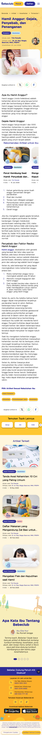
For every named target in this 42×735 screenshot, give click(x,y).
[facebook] (34, 85)
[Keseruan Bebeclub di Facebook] (21, 702)
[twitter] (20, 85)
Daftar (30, 4)
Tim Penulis (16, 38)
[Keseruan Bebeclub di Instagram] (15, 702)
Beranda (5, 13)
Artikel (13, 13)
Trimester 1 (35, 13)
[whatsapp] (27, 85)
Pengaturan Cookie (10, 732)
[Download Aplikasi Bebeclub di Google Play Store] (12, 711)
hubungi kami (13, 727)
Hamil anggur (8, 250)
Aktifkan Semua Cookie (31, 732)
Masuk (18, 4)
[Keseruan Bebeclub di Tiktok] (26, 702)
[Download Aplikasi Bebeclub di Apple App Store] (30, 711)
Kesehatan (23, 13)
